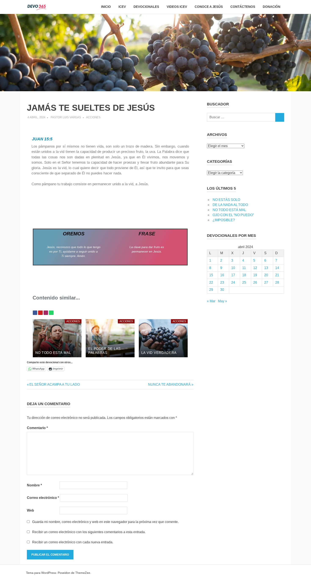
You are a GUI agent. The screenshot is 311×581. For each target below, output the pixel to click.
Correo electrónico (43, 498)
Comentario (37, 428)
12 (255, 268)
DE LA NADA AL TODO (230, 205)
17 (233, 275)
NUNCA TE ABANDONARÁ (169, 384)
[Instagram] (46, 313)
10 (233, 268)
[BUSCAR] (279, 117)
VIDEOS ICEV (177, 6)
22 (211, 282)
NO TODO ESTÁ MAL (229, 210)
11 (244, 268)
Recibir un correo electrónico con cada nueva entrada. (72, 542)
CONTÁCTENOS (242, 6)
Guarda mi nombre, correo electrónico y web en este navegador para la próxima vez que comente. (105, 522)
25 (244, 282)
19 (255, 275)
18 (244, 275)
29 (211, 289)
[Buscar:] (241, 117)
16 (222, 275)
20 (266, 275)
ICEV (122, 6)
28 (277, 282)
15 (211, 275)
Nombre (34, 485)
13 (266, 268)
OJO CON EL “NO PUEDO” (233, 215)
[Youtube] (40, 313)
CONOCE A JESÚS (209, 6)
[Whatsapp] (51, 313)
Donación (271, 6)
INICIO (106, 6)
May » (222, 301)
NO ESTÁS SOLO (226, 199)
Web (30, 510)
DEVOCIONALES (146, 6)
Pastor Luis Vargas (66, 117)
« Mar (211, 301)
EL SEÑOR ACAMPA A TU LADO (54, 384)
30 (222, 289)
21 (277, 275)
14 (277, 268)
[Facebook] (35, 313)
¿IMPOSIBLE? (224, 220)
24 (233, 282)
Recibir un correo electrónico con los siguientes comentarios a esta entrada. (89, 532)
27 (266, 282)
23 (222, 282)
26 (255, 282)
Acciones (93, 117)
